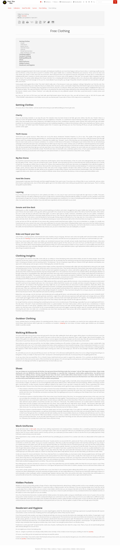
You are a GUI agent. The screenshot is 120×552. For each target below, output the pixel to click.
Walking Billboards (25, 58)
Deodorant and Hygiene (27, 65)
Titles (49, 549)
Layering (23, 49)
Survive (34, 8)
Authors (54, 549)
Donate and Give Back (26, 51)
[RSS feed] (86, 2)
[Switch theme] (94, 2)
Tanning (27, 238)
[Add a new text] (91, 2)
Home (9, 8)
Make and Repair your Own (28, 53)
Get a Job (33, 429)
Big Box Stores (24, 46)
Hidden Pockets (24, 63)
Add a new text (80, 549)
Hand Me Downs (25, 48)
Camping (62, 323)
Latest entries (66, 549)
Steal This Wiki (26, 8)
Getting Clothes (24, 41)
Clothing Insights (24, 54)
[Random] (89, 2)
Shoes (21, 60)
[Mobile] (83, 2)
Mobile (73, 549)
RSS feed (43, 549)
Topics (59, 549)
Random (37, 549)
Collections (17, 8)
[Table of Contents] (41, 2)
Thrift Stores (24, 44)
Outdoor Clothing (25, 56)
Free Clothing (42, 8)
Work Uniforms (24, 61)
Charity (22, 43)
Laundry (91, 531)
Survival (24, 16)
